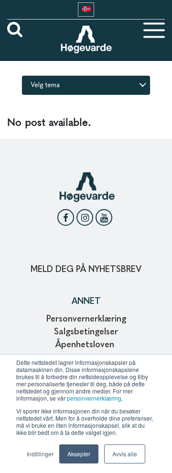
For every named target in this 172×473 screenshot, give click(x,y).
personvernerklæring (94, 398)
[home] (86, 30)
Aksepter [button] (78, 454)
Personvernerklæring (86, 319)
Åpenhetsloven (86, 345)
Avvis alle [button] (124, 454)
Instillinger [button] (40, 454)
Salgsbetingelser (86, 332)
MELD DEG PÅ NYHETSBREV (86, 269)
